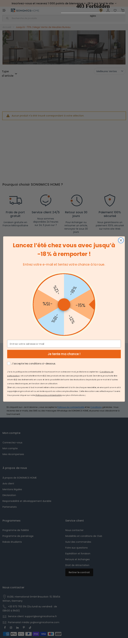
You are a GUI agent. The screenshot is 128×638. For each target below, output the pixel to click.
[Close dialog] (121, 240)
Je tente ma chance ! (64, 354)
